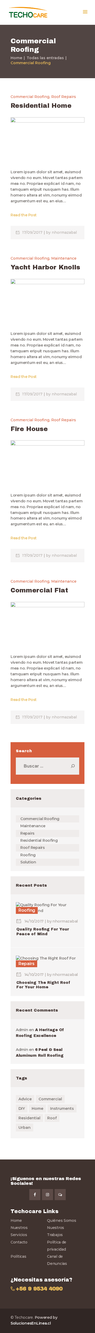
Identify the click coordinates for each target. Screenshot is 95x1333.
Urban (24, 1127)
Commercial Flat (39, 590)
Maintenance (64, 258)
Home (16, 57)
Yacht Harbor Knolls (45, 267)
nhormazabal (64, 232)
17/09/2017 (33, 232)
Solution (28, 862)
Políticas (18, 1256)
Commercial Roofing (30, 96)
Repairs (27, 833)
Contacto (19, 1242)
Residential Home (41, 105)
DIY (21, 1108)
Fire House (29, 428)
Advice (25, 1099)
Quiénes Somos (61, 1220)
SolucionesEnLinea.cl (31, 1323)
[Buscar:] (47, 766)
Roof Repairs (63, 96)
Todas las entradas (45, 57)
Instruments (62, 1108)
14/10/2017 (34, 921)
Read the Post (24, 215)
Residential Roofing (39, 840)
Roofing (28, 855)
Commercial (50, 1099)
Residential (29, 1118)
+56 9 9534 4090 (39, 1289)
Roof (52, 1118)
